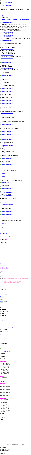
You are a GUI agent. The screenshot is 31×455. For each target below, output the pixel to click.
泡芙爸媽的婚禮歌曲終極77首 (5, 395)
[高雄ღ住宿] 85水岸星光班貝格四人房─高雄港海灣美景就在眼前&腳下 (16, 19)
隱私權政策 (20, 444)
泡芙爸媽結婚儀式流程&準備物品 (5, 389)
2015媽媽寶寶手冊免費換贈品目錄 (5, 364)
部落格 (3, 15)
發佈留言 (2, 302)
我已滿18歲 (2, 453)
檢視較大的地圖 (2, 260)
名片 (2, 16)
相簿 (2, 14)
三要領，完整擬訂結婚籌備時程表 (5, 386)
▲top (1, 296)
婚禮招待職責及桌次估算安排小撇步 (5, 392)
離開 (4, 453)
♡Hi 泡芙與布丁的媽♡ (6, 5)
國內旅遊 (6, 294)
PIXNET (10, 444)
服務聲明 (23, 444)
